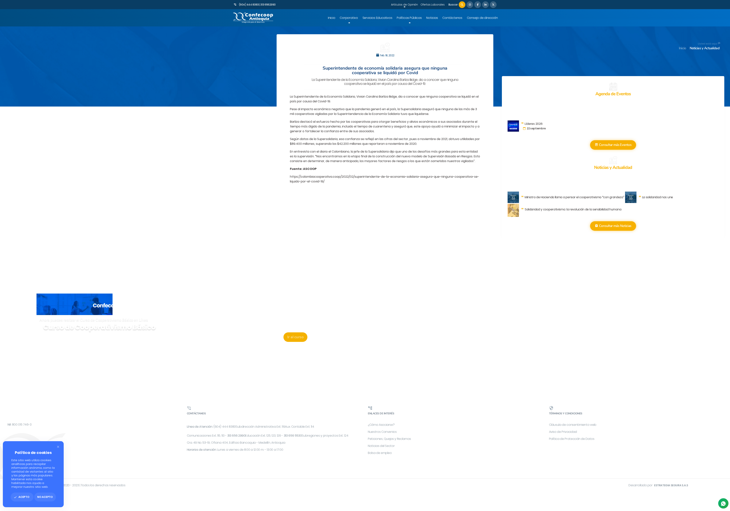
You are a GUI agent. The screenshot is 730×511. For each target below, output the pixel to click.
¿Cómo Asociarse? (381, 424)
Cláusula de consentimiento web (573, 424)
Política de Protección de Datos (571, 438)
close (58, 447)
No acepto (45, 497)
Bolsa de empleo (380, 452)
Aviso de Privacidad (563, 431)
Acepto (21, 497)
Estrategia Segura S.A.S (671, 485)
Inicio (682, 48)
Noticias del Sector (381, 445)
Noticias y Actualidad (705, 48)
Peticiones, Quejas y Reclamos (389, 438)
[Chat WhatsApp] (723, 503)
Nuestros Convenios (382, 431)
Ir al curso (295, 337)
